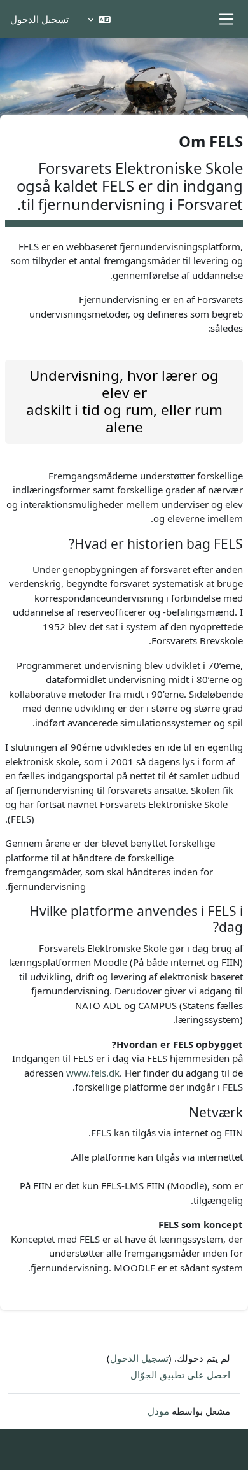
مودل (158, 1410)
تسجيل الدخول (39, 19)
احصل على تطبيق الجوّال (180, 1374)
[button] (99, 19)
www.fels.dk (93, 1072)
